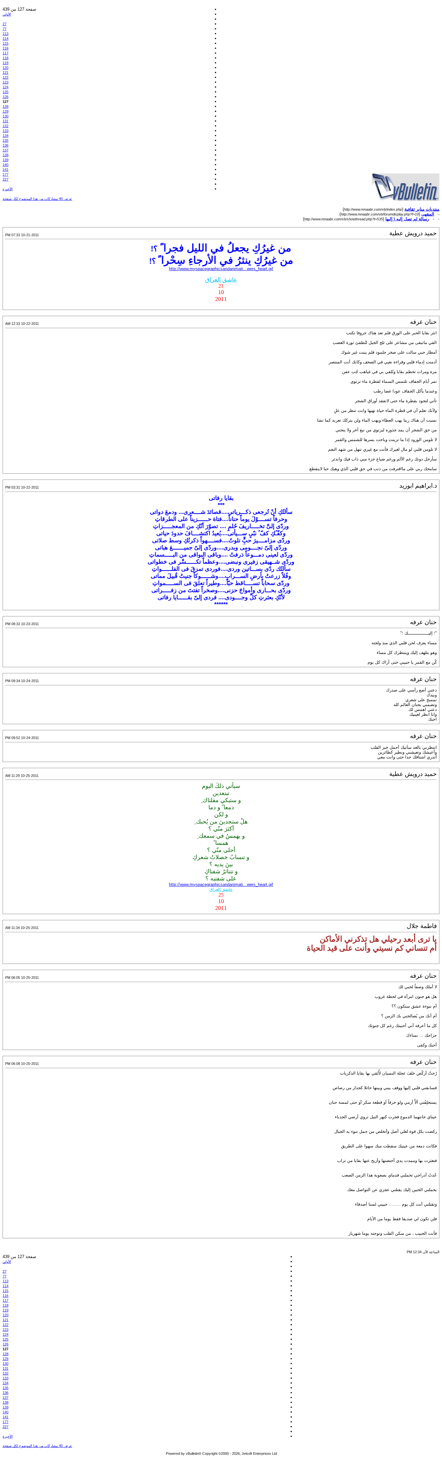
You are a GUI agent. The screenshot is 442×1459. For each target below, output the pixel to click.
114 (5, 38)
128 (5, 106)
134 (5, 136)
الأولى (7, 14)
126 (5, 97)
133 (5, 131)
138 (5, 155)
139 (5, 160)
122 (5, 77)
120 (5, 68)
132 (5, 126)
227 (5, 179)
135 (5, 140)
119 (5, 63)
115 (5, 43)
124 (5, 87)
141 (5, 169)
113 (5, 34)
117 (5, 53)
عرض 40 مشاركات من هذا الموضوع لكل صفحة (37, 199)
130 (5, 116)
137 (5, 150)
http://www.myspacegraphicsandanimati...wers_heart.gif (221, 268)
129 (5, 111)
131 (5, 121)
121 (5, 72)
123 (5, 82)
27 (4, 24)
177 (5, 174)
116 (5, 48)
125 (5, 92)
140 (5, 165)
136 (5, 145)
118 (5, 58)
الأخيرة (8, 189)
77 (4, 29)
